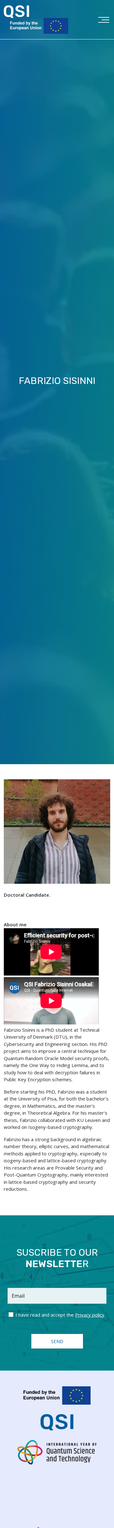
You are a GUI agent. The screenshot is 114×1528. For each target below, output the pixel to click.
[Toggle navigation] (103, 21)
